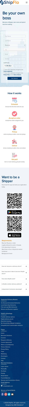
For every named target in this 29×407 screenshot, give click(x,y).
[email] (12, 394)
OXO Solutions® (19, 405)
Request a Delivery (6, 340)
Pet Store (3, 371)
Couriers (3, 338)
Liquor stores (4, 366)
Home (2, 333)
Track (2, 351)
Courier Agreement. (8, 71)
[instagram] (5, 394)
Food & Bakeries (5, 378)
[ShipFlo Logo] (9, 2)
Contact (3, 358)
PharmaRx (4, 369)
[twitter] (9, 394)
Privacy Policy (7, 74)
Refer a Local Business (7, 344)
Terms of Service (5, 347)
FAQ (2, 361)
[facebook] (2, 394)
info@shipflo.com (8, 386)
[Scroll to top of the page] (26, 406)
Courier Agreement (6, 342)
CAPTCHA (6, 63)
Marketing (4, 354)
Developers (4, 356)
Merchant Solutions (6, 335)
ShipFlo (10, 403)
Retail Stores (4, 375)
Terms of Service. (17, 74)
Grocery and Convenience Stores (10, 380)
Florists (3, 373)
